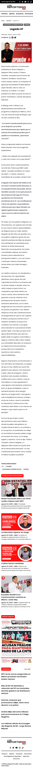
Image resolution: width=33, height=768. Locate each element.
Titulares (4, 14)
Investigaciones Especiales (12, 756)
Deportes (26, 756)
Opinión (12, 14)
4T (2, 466)
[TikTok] (23, 748)
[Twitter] (13, 748)
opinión (26, 469)
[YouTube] (16, 748)
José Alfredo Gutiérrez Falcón (13, 24)
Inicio (3, 21)
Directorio (16, 759)
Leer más (27, 669)
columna (9, 466)
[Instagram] (20, 748)
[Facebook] (10, 748)
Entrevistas (28, 754)
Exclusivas (20, 14)
